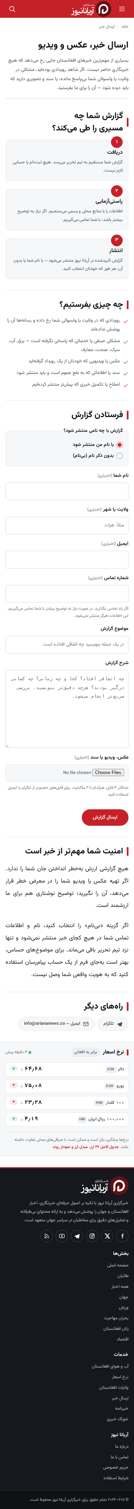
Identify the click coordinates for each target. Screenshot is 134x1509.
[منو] (122, 8)
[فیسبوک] (122, 1236)
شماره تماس (108, 578)
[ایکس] (107, 1236)
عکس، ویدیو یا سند (102, 757)
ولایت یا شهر (108, 509)
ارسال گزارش (105, 817)
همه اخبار (120, 1286)
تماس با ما (120, 1457)
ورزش (124, 1307)
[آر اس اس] (47, 1236)
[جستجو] (12, 8)
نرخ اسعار (120, 1377)
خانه (125, 27)
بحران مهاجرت (116, 1318)
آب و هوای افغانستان (110, 1366)
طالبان (123, 1276)
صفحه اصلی (118, 1265)
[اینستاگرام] (92, 1236)
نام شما (113, 475)
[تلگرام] (77, 1236)
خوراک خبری (118, 1419)
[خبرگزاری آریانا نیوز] (91, 9)
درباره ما (122, 1446)
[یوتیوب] (62, 1236)
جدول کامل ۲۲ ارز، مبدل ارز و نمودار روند (86, 1147)
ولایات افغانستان (114, 1387)
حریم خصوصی (116, 1467)
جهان (124, 1297)
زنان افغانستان (116, 1328)
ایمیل (115, 544)
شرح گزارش (117, 663)
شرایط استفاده (116, 1478)
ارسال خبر (120, 1398)
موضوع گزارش (115, 629)
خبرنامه (122, 1408)
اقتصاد (123, 1339)
